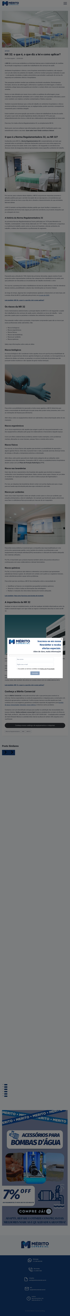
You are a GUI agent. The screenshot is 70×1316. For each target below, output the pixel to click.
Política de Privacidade (47, 669)
